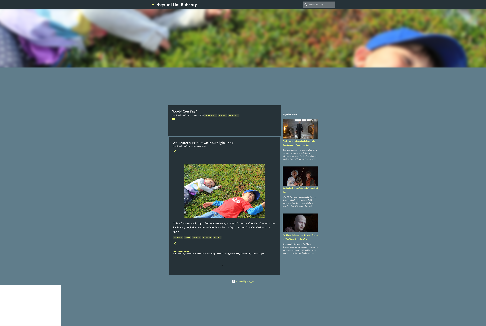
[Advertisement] (243, 86)
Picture (217, 237)
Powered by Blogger (244, 281)
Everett (196, 237)
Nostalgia (207, 237)
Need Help (222, 115)
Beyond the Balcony (176, 4)
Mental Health (210, 115)
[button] (174, 151)
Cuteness (178, 237)
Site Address (233, 115)
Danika (187, 237)
